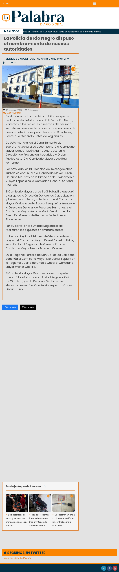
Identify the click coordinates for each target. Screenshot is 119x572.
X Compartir (28, 307)
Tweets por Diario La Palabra (16, 557)
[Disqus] (40, 353)
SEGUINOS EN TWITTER (26, 552)
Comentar (13, 113)
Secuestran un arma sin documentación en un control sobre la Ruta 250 (63, 520)
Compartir (11, 307)
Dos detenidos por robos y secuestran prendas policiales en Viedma (16, 520)
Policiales (32, 110)
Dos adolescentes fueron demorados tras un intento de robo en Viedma (39, 520)
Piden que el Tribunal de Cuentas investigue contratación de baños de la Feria (51, 31)
